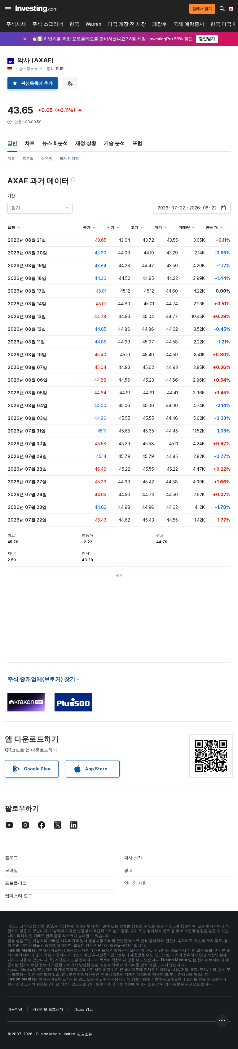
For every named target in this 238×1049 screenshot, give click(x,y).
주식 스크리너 (47, 24)
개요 (11, 158)
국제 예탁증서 (188, 24)
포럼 (137, 143)
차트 (30, 143)
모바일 (11, 870)
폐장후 (159, 24)
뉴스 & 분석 (55, 143)
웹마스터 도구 (18, 895)
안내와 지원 (135, 882)
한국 (74, 24)
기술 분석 (114, 143)
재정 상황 (85, 143)
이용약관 (14, 1009)
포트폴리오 (16, 882)
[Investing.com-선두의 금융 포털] (36, 8)
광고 (128, 870)
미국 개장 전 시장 (127, 24)
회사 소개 (133, 857)
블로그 (11, 857)
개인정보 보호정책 (48, 1009)
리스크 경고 (83, 1009)
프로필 (27, 158)
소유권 (46, 158)
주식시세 (16, 24)
